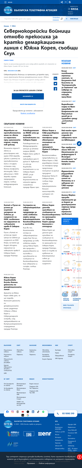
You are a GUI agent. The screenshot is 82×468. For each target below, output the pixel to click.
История (58, 437)
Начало (6, 26)
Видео (31, 379)
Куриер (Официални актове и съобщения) (8, 367)
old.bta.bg (71, 446)
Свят (14, 26)
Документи (59, 440)
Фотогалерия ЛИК (21, 393)
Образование (59, 356)
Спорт (70, 345)
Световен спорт (71, 351)
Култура (58, 350)
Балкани (32, 345)
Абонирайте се (28, 96)
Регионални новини (7, 355)
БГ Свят (7, 379)
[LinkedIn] (33, 411)
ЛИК (56, 345)
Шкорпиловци (59, 448)
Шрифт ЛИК (72, 424)
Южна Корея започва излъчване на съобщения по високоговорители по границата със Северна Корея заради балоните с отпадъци (51, 216)
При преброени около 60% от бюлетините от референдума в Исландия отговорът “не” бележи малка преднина (70, 155)
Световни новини (20, 351)
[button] (62, 2)
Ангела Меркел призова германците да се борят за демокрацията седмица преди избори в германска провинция (69, 204)
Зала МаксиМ (72, 430)
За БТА (57, 424)
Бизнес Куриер (47, 359)
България (7, 345)
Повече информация (47, 463)
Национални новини (8, 351)
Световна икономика (46, 351)
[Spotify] (43, 411)
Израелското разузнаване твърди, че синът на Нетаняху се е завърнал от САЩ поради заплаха (68, 179)
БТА (56, 421)
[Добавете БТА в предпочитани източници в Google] (28, 415)
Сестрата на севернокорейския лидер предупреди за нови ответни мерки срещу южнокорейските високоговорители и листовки (32, 214)
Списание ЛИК (72, 433)
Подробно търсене (56, 19)
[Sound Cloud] (23, 415)
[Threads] (18, 411)
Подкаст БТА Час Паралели (33, 387)
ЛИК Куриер (59, 358)
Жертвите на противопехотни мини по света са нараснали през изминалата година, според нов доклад (12, 137)
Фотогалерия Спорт (21, 398)
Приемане (31, 463)
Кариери (58, 443)
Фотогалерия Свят (21, 389)
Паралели (20, 354)
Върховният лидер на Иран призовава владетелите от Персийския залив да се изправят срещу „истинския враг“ (70, 113)
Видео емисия (34, 384)
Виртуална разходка (58, 428)
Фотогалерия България (21, 384)
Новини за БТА (60, 432)
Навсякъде (74, 19)
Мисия (57, 434)
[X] (28, 411)
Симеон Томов (8, 60)
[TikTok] (38, 411)
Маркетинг (71, 427)
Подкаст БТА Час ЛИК (33, 392)
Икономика (47, 345)
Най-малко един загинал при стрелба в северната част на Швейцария (69, 135)
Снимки (20, 379)
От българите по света (9, 384)
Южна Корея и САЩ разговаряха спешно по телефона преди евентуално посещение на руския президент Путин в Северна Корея (50, 141)
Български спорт (71, 355)
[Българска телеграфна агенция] (8, 424)
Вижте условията (28, 113)
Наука (57, 353)
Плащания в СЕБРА (72, 442)
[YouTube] (23, 411)
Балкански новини (32, 351)
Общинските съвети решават (8, 360)
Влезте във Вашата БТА (28, 104)
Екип (69, 436)
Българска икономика (46, 355)
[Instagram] (13, 411)
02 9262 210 (68, 413)
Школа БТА (58, 446)
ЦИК (5, 373)
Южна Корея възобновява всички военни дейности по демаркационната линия (13, 283)
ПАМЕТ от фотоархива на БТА (21, 403)
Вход (74, 9)
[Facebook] (7, 411)
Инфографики (48, 379)
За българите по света (8, 389)
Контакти (71, 438)
